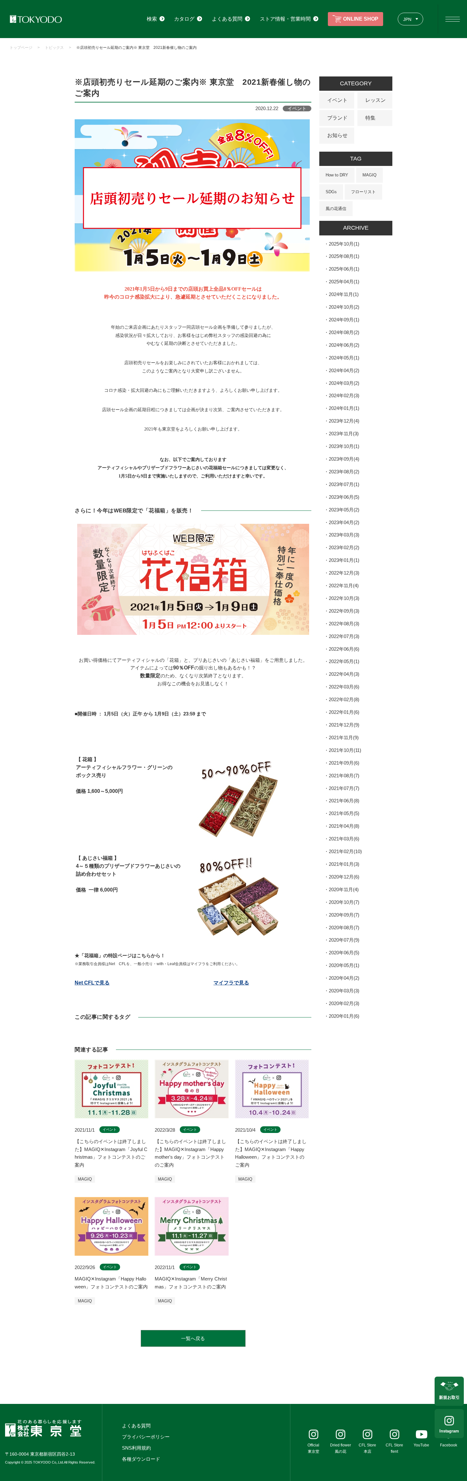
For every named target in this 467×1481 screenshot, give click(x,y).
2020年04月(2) (344, 978)
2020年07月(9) (344, 940)
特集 (370, 118)
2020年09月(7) (344, 915)
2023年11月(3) (344, 433)
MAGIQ (369, 175)
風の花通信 (336, 208)
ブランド (337, 118)
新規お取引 (449, 1397)
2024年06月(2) (344, 345)
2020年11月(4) (344, 889)
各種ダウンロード (141, 1459)
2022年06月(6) (344, 649)
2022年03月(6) (344, 686)
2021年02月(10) (345, 851)
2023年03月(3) (344, 534)
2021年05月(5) (344, 813)
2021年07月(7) (344, 788)
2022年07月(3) (344, 636)
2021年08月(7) (344, 775)
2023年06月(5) (344, 497)
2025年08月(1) (344, 256)
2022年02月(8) (344, 699)
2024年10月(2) (344, 307)
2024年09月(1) (344, 319)
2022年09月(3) (344, 611)
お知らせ (337, 135)
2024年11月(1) (344, 294)
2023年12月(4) (344, 421)
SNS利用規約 (136, 1448)
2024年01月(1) (344, 408)
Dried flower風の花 (340, 1448)
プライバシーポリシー (146, 1436)
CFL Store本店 (367, 1448)
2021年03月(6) (344, 838)
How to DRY (337, 175)
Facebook (448, 1445)
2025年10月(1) (344, 244)
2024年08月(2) (344, 332)
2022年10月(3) (344, 598)
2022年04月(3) (344, 674)
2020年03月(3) (344, 990)
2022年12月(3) (344, 573)
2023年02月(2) (344, 547)
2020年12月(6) (344, 876)
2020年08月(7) (344, 927)
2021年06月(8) (344, 800)
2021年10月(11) (345, 750)
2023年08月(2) (344, 471)
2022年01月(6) (344, 712)
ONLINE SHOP (360, 19)
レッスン (375, 100)
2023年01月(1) (344, 560)
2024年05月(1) (344, 357)
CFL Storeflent (394, 1448)
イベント (337, 100)
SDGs (331, 191)
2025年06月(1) (344, 269)
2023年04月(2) (344, 522)
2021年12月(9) (344, 724)
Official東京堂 (313, 1448)
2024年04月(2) (344, 370)
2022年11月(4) (344, 585)
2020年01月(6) (344, 1016)
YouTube (421, 1445)
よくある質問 (136, 1425)
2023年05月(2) (344, 509)
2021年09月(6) (344, 763)
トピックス (54, 47)
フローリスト (363, 191)
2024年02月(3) (344, 395)
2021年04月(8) (344, 826)
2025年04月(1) (344, 281)
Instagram (449, 1431)
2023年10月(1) (344, 446)
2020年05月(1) (344, 965)
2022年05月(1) (344, 661)
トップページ (21, 47)
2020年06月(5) (344, 952)
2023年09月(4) (344, 459)
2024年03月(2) (344, 383)
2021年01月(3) (344, 864)
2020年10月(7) (344, 902)
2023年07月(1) (344, 484)
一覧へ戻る (193, 1338)
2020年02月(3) (344, 1003)
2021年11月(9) (344, 737)
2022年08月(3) (344, 623)
